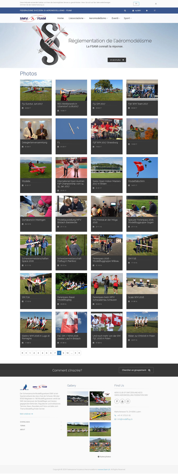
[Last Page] (79, 353)
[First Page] (22, 353)
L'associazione (76, 18)
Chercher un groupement (134, 370)
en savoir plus (115, 60)
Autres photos (105, 457)
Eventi (115, 18)
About (22, 429)
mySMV (138, 10)
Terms (22, 426)
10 (67, 353)
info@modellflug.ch (124, 419)
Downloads (25, 422)
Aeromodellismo (97, 18)
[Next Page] (75, 353)
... (71, 353)
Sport (127, 18)
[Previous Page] (26, 353)
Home (60, 18)
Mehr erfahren (25, 414)
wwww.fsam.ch (104, 469)
